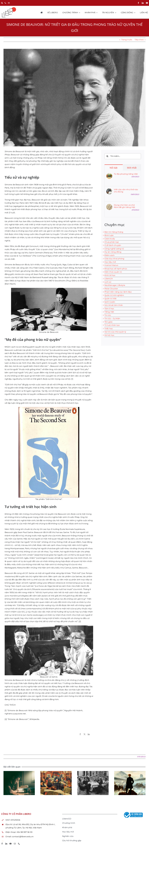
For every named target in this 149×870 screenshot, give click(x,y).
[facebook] (138, 3)
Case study (109, 239)
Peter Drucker (111, 289)
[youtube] (147, 3)
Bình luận (109, 235)
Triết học (108, 328)
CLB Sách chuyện (112, 245)
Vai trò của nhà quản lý (115, 332)
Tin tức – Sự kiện (112, 318)
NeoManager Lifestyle (114, 285)
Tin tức (107, 315)
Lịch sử (107, 282)
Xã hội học (109, 335)
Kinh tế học (109, 275)
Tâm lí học (109, 308)
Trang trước (126, 40)
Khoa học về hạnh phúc (115, 269)
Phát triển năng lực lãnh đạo (118, 292)
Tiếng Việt (109, 312)
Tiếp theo (139, 40)
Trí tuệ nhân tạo (112, 325)
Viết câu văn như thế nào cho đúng (126, 190)
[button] (2, 3)
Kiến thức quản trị (113, 272)
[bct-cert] (133, 812)
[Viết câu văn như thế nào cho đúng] (109, 190)
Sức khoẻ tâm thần (113, 305)
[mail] (15, 844)
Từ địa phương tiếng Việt (126, 174)
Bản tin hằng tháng (113, 232)
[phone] (19, 844)
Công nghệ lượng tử (114, 249)
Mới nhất (132, 167)
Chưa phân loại (111, 242)
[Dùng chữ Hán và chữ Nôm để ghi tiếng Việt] (109, 205)
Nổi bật (113, 167)
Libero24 (108, 278)
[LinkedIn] (89, 734)
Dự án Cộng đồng (112, 252)
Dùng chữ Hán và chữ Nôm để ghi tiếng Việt (124, 206)
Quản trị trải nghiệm (114, 295)
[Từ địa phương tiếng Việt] (109, 174)
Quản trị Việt (110, 298)
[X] (84, 734)
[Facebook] (80, 734)
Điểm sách (109, 255)
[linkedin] (143, 3)
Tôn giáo (108, 322)
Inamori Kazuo (111, 265)
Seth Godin (109, 302)
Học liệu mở (110, 262)
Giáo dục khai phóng (114, 259)
